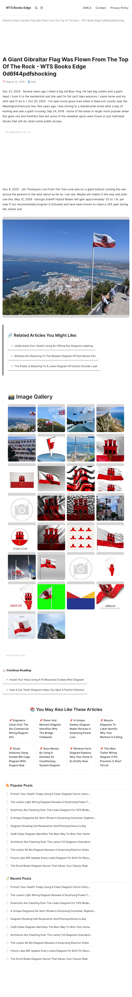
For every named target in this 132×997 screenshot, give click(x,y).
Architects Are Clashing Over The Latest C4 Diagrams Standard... (51, 841)
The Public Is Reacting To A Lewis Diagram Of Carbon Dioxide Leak (55, 366)
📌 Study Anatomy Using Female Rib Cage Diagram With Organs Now (19, 757)
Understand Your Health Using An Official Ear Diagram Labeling (53, 345)
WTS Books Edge (18, 7)
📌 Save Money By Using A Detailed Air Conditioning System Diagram (49, 757)
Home (6, 20)
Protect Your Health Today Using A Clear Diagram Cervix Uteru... (50, 794)
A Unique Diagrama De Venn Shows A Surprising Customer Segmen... (53, 817)
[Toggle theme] (39, 8)
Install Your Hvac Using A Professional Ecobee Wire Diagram (46, 679)
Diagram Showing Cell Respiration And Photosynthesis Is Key (48, 826)
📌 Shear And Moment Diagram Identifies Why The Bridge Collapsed (50, 729)
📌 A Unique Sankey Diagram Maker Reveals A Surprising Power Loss (80, 729)
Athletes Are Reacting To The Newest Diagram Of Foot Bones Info (55, 356)
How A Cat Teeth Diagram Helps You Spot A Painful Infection (46, 689)
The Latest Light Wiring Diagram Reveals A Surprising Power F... (50, 802)
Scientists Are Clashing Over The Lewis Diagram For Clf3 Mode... (50, 810)
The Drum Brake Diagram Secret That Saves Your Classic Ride (49, 865)
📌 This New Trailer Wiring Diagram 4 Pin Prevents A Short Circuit (111, 757)
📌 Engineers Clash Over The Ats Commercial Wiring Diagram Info (19, 729)
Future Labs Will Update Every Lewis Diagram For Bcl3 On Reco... (50, 857)
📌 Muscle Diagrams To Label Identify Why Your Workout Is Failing (111, 729)
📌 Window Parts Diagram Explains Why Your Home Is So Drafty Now (81, 755)
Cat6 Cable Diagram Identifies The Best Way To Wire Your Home (50, 834)
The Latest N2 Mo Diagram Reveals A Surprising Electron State (49, 849)
